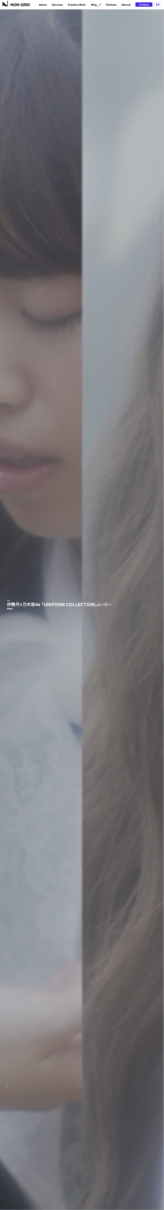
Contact (144, 4)
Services (57, 4)
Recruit (126, 4)
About (43, 4)
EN (158, 4)
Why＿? (96, 4)
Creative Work (77, 4)
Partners (111, 4)
